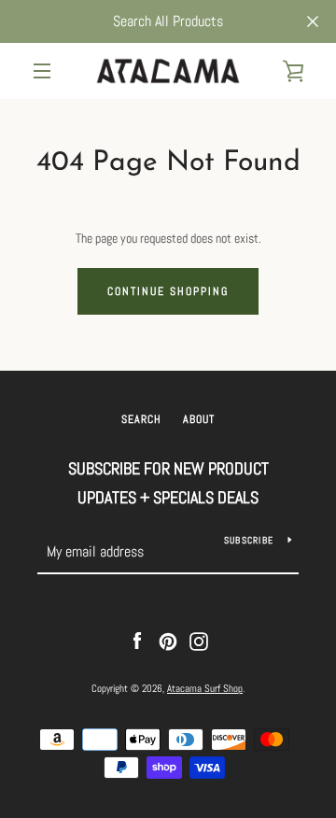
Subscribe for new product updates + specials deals (168, 483)
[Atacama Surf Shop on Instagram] (198, 640)
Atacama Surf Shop (205, 688)
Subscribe (248, 540)
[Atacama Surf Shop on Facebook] (137, 640)
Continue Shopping (168, 291)
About (199, 419)
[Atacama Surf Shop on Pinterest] (168, 640)
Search (141, 419)
